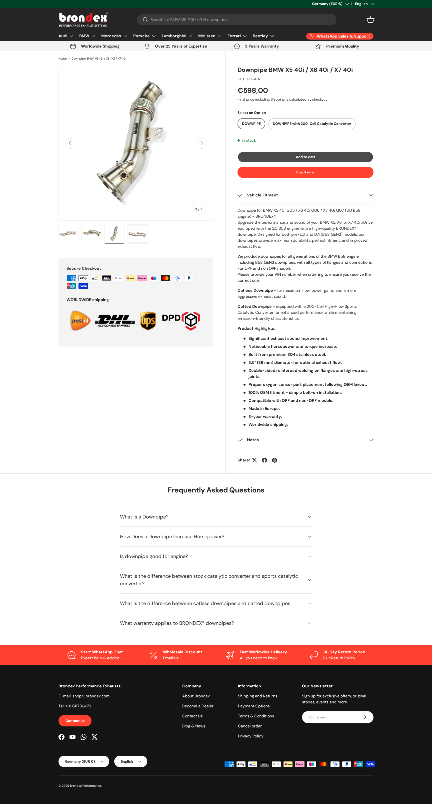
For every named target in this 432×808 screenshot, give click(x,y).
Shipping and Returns (257, 696)
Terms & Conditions (256, 716)
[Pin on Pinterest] (275, 460)
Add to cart (305, 157)
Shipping (278, 99)
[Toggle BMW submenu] (93, 36)
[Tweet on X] (255, 460)
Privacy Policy (251, 736)
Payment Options (254, 706)
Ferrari (234, 36)
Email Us (171, 658)
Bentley (260, 36)
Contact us (75, 720)
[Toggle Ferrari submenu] (245, 36)
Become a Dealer (198, 706)
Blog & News (193, 726)
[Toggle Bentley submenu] (272, 36)
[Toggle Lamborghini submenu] (190, 36)
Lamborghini (174, 36)
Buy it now (305, 172)
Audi (62, 36)
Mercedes (111, 36)
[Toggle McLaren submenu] (219, 36)
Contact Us (192, 716)
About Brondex (196, 696)
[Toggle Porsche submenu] (154, 36)
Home (62, 59)
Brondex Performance (85, 786)
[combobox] (236, 19)
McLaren (207, 36)
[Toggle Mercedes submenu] (125, 36)
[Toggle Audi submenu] (71, 36)
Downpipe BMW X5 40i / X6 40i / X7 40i (99, 59)
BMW (84, 36)
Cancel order (250, 726)
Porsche (141, 36)
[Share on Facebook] (265, 460)
